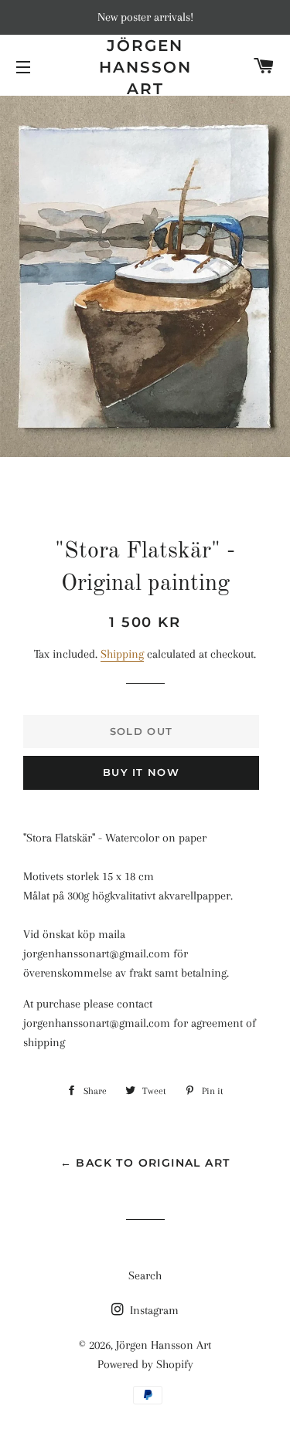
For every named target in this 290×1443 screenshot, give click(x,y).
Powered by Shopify (145, 1364)
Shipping (122, 654)
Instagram (153, 1310)
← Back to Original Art (145, 1163)
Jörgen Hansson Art (145, 67)
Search (145, 1275)
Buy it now (141, 772)
